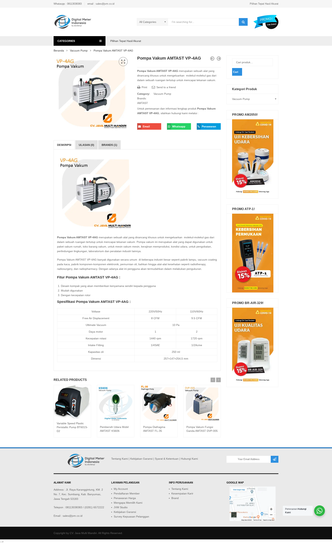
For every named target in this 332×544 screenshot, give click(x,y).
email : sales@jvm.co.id (100, 3)
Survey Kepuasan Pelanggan (131, 516)
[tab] (64, 144)
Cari (235, 71)
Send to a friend (166, 87)
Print (144, 87)
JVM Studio (121, 507)
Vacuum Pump (79, 50)
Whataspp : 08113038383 (68, 3)
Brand (175, 498)
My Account (121, 488)
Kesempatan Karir (182, 493)
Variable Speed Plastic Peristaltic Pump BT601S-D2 (72, 427)
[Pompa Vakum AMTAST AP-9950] (219, 58)
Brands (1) (109, 144)
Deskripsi (64, 144)
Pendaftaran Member (127, 493)
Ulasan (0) (86, 144)
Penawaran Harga (125, 498)
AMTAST (142, 103)
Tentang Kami (119, 458)
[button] (123, 61)
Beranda (59, 50)
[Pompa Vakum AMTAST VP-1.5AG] (212, 58)
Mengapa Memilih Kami (128, 502)
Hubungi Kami (189, 458)
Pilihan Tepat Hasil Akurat (264, 3)
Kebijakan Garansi (141, 458)
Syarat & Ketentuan (166, 458)
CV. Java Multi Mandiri (83, 533)
